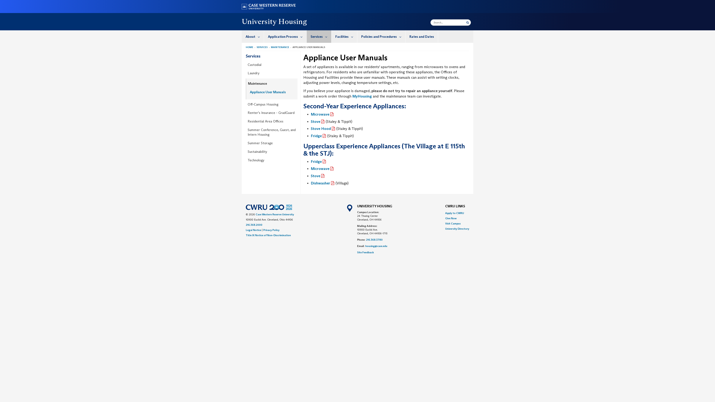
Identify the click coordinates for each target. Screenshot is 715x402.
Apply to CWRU (454, 213)
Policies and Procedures (379, 37)
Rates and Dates (421, 37)
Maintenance (280, 47)
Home (249, 47)
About (250, 37)
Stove (315, 121)
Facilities (342, 37)
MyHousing (362, 96)
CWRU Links (455, 206)
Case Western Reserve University (275, 214)
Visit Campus (453, 223)
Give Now (451, 218)
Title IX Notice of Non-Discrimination (268, 235)
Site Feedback (365, 252)
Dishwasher (320, 183)
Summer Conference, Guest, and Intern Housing (272, 132)
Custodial (254, 65)
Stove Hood (321, 128)
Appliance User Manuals (268, 92)
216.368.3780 (374, 239)
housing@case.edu (376, 246)
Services (317, 37)
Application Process (283, 37)
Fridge (316, 136)
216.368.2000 (254, 224)
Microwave (320, 114)
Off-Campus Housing (263, 104)
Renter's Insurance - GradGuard (271, 113)
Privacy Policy (271, 230)
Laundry (254, 73)
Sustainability (257, 152)
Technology (256, 160)
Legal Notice (253, 230)
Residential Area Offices (265, 121)
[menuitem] (253, 36)
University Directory (457, 228)
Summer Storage (260, 143)
